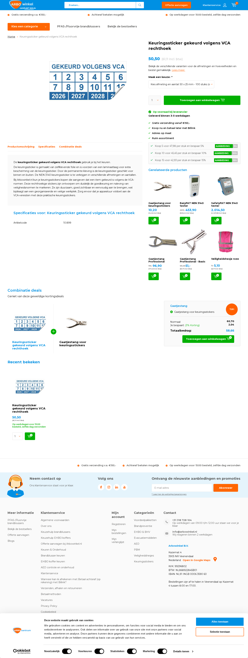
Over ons (46, 526)
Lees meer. (178, 70)
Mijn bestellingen (119, 532)
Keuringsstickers (143, 561)
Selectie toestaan (220, 631)
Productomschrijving (21, 146)
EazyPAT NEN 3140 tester (192, 204)
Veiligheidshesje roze (225, 258)
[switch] (99, 651)
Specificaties (46, 146)
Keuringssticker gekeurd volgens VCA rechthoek (28, 408)
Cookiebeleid (48, 611)
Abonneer (225, 487)
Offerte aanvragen (176, 5)
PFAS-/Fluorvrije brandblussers (78, 26)
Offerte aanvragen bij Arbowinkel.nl (61, 543)
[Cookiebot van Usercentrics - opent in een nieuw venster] (22, 651)
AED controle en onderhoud (57, 567)
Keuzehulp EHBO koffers (56, 537)
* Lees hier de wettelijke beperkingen (169, 494)
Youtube (124, 487)
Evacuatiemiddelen (145, 537)
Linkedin (116, 487)
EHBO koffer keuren (53, 561)
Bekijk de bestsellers (122, 26)
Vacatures (46, 600)
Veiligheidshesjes (144, 555)
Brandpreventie (143, 526)
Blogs (11, 540)
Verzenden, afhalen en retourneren (61, 588)
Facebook (101, 487)
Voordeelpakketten (145, 520)
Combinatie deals (70, 146)
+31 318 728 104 (182, 520)
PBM (137, 549)
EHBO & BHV (142, 531)
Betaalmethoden (51, 594)
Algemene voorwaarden (55, 520)
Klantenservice (49, 573)
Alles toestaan (220, 621)
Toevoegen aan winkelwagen (153, 220)
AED (136, 543)
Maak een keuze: (160, 77)
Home (11, 36)
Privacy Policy (49, 605)
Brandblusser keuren (53, 555)
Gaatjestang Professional (156, 260)
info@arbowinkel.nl (184, 531)
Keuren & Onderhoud (53, 549)
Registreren (119, 524)
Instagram (109, 487)
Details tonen (181, 651)
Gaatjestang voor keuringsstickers (159, 204)
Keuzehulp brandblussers (55, 531)
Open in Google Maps (197, 560)
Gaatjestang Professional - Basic (192, 260)
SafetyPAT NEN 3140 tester (224, 204)
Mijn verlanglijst (118, 541)
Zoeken (140, 5)
